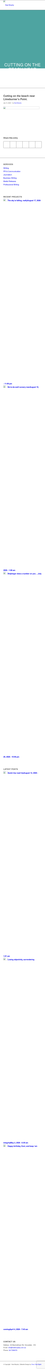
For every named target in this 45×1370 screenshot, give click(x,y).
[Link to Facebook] (32, 1367)
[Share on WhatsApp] (19, 144)
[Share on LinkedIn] (32, 144)
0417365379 (13, 1350)
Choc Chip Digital (36, 1364)
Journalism (7, 174)
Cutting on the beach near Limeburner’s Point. (19, 97)
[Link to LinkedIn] (25, 1367)
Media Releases (9, 181)
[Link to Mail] (40, 1367)
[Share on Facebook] (6, 144)
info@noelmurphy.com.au (17, 1347)
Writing (6, 168)
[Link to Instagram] (36, 1367)
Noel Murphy (17, 103)
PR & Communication (11, 171)
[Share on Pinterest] (26, 144)
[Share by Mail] (38, 144)
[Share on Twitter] (13, 144)
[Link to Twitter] (29, 1367)
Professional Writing (11, 184)
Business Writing (10, 178)
